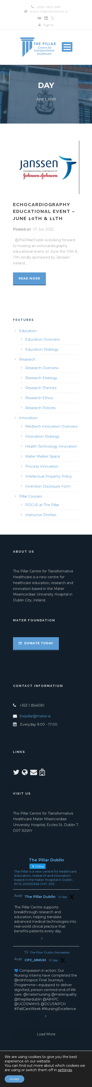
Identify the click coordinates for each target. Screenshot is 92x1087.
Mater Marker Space (42, 456)
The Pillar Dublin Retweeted (49, 952)
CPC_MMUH (35, 960)
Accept (14, 1079)
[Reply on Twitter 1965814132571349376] (17, 1016)
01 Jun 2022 (43, 229)
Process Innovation (41, 466)
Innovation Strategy (42, 436)
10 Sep (53, 960)
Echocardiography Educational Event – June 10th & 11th (44, 211)
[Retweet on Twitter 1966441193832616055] (25, 939)
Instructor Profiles (40, 515)
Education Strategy (41, 349)
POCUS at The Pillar (42, 505)
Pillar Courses (30, 496)
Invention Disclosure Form (48, 486)
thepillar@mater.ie (35, 716)
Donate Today (38, 643)
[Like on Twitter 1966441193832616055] (34, 939)
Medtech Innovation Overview (51, 426)
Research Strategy (41, 378)
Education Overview (42, 339)
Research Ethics (39, 398)
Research (27, 359)
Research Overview (42, 368)
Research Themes (40, 388)
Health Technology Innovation (51, 446)
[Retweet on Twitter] (26, 952)
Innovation (28, 418)
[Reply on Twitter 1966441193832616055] (17, 939)
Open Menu (67, 47)
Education (28, 331)
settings (65, 1070)
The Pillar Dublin (40, 897)
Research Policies (40, 408)
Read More (29, 278)
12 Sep (62, 897)
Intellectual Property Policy (48, 476)
